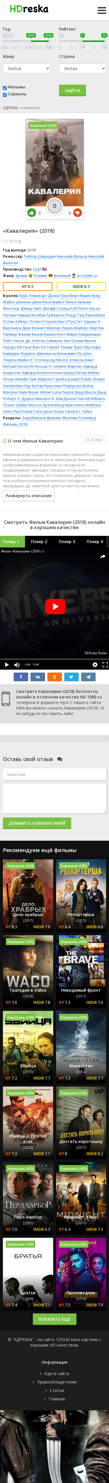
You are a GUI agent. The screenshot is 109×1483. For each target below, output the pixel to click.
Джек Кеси (41, 302)
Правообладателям (56, 1382)
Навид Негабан (31, 315)
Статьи (57, 1390)
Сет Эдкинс (86, 321)
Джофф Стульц (56, 308)
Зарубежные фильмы (42, 417)
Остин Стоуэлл (43, 321)
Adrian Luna (50, 392)
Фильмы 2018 (15, 424)
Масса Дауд (95, 392)
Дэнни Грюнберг (63, 295)
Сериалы (17, 94)
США (37, 269)
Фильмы (16, 87)
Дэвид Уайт (31, 308)
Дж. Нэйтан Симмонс (44, 340)
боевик (40, 275)
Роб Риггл (79, 308)
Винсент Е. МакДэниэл (56, 398)
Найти (72, 90)
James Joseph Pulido (74, 379)
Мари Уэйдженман (84, 334)
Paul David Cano (28, 411)
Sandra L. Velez (78, 411)
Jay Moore (59, 359)
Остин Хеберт (16, 321)
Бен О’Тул (66, 321)
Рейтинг (67, 29)
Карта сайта (56, 1373)
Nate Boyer (29, 392)
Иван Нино (75, 405)
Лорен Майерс (75, 327)
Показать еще (55, 1319)
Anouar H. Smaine (51, 366)
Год (6, 29)
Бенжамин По (69, 353)
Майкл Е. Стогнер (33, 359)
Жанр (8, 56)
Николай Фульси (72, 256)
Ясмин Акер (90, 295)
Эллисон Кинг (81, 359)
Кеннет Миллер (46, 327)
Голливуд (87, 417)
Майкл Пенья (64, 302)
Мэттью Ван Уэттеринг (38, 347)
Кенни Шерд (62, 372)
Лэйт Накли (13, 340)
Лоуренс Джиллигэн (38, 353)
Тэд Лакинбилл (91, 315)
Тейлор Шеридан (40, 256)
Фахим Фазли (30, 334)
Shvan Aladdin (15, 379)
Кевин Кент (55, 334)
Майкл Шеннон (17, 302)
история (84, 275)
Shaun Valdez (15, 405)
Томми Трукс (71, 347)
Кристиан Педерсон (62, 385)
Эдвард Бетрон (36, 372)
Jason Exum (54, 411)
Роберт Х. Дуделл (19, 398)
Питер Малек (87, 372)
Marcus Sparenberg (46, 405)
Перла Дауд (73, 392)
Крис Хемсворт (33, 295)
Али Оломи (73, 340)
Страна (67, 56)
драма (21, 275)
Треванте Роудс (61, 315)
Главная (57, 1399)
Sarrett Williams (91, 398)
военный (62, 275)
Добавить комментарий (37, 823)
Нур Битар (33, 385)
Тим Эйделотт (42, 379)
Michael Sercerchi (18, 366)
